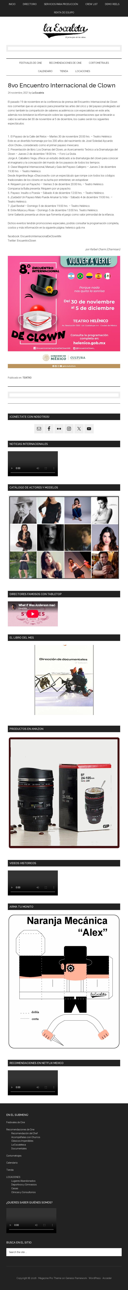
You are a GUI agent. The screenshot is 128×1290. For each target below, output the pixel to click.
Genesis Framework (76, 1278)
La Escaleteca (18, 1144)
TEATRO (27, 377)
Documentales (19, 1148)
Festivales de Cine (15, 1122)
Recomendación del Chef (24, 1133)
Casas (14, 1188)
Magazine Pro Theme (49, 1278)
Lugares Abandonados (23, 1181)
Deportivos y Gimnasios (24, 1184)
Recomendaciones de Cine (20, 1129)
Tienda (10, 1170)
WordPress (95, 1278)
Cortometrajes (14, 1155)
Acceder (107, 1278)
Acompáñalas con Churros (25, 1137)
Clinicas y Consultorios (23, 1192)
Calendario (12, 1162)
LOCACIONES (13, 1177)
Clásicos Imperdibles (22, 1141)
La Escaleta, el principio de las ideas (64, 30)
